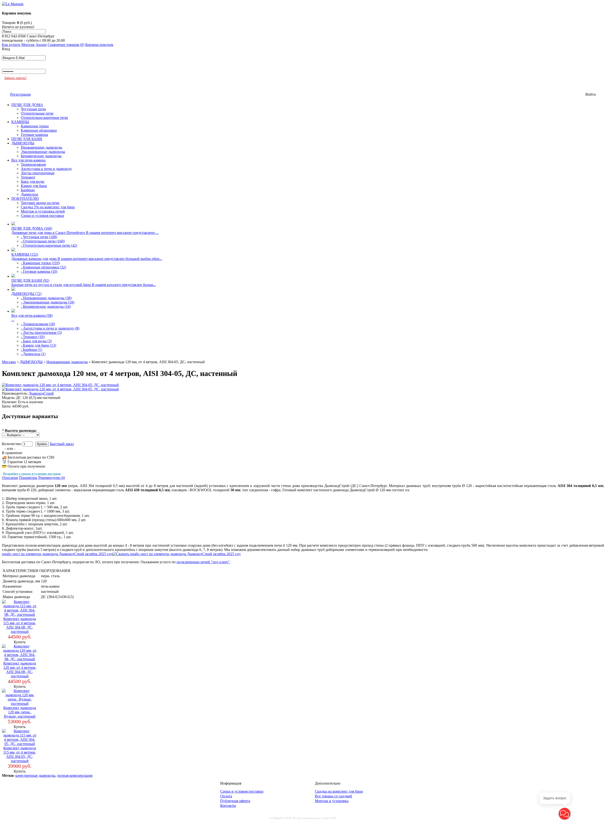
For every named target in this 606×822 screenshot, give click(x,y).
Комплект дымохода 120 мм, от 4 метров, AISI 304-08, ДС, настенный (19, 669)
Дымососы (29, 194)
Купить (20, 642)
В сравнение (12, 453)
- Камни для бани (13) (38, 345)
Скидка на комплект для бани (339, 791)
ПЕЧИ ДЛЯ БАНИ (26, 139)
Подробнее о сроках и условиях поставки (32, 473)
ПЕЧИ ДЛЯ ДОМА (27, 105)
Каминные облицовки (39, 130)
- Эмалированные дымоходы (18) (47, 302)
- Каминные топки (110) (40, 263)
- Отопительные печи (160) (43, 241)
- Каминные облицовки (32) (43, 267)
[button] (564, 814)
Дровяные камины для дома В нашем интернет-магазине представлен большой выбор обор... (86, 259)
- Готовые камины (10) (39, 271)
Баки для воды (32, 181)
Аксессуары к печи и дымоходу (46, 169)
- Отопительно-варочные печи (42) (49, 245)
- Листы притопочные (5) (41, 333)
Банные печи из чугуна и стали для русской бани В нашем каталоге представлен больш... (83, 285)
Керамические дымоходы (41, 156)
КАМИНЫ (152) (24, 254)
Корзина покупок (99, 45)
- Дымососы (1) (33, 354)
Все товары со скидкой (333, 796)
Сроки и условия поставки (42, 216)
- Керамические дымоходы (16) (46, 306)
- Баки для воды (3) (36, 341)
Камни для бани (34, 186)
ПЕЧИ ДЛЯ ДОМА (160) (31, 228)
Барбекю (28, 190)
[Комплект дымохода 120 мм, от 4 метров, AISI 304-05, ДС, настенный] (60, 385)
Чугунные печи (33, 109)
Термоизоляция (33, 164)
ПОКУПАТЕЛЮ (25, 199)
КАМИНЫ (20, 122)
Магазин (9, 362)
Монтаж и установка (331, 801)
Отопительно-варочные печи (44, 118)
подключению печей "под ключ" (203, 562)
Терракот (28, 177)
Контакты (228, 806)
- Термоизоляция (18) (38, 324)
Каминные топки (35, 126)
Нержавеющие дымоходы (41, 147)
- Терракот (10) (33, 337)
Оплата (226, 796)
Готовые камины (34, 135)
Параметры (28, 478)
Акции (41, 45)
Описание (10, 478)
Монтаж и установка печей (43, 211)
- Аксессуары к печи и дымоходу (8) (50, 328)
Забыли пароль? (15, 78)
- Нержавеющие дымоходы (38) (46, 298)
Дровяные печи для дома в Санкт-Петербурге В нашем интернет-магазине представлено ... (85, 233)
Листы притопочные (37, 173)
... (12, 320)
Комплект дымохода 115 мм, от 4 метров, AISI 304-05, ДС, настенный (19, 754)
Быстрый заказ (62, 444)
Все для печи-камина (28, 160)
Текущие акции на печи (40, 203)
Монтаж (28, 45)
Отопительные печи (37, 113)
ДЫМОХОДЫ (22, 143)
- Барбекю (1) (31, 350)
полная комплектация (74, 775)
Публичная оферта (235, 801)
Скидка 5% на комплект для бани (48, 207)
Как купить (11, 45)
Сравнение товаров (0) (66, 45)
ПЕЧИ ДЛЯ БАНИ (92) (30, 280)
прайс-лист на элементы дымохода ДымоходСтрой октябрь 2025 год (57, 554)
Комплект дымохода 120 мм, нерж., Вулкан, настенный (19, 712)
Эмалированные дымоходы (43, 152)
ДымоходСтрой (41, 393)
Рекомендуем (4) (51, 478)
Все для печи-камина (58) (32, 315)
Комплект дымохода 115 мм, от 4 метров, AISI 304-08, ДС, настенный (19, 625)
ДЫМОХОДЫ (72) (26, 294)
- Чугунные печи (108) (39, 237)
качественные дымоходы (35, 775)
